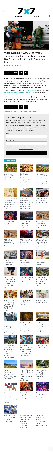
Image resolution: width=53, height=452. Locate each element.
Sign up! (26, 239)
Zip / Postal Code (11, 226)
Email (8, 220)
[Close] (46, 209)
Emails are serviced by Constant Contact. (34, 235)
